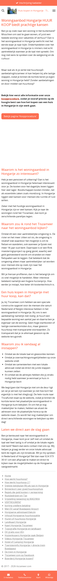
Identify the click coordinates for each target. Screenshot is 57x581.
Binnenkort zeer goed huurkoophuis (24, 489)
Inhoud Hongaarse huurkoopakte (22, 515)
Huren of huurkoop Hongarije (20, 518)
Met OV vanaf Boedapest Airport (22, 508)
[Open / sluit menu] (54, 10)
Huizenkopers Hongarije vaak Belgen (24, 535)
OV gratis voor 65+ (14, 532)
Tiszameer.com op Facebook (19, 555)
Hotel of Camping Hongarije (19, 541)
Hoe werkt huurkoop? (16, 479)
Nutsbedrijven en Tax (16, 495)
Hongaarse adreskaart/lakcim (20, 512)
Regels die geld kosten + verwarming (24, 492)
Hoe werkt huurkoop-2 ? (17, 482)
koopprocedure (10, 98)
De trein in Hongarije (16, 551)
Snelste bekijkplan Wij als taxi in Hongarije (27, 485)
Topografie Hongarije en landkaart (23, 528)
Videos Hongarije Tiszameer (19, 538)
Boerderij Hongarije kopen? (19, 558)
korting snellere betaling (17, 505)
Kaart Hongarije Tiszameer (19, 525)
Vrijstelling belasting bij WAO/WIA (22, 498)
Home (8, 475)
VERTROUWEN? (13, 502)
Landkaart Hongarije (15, 522)
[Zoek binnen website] (3, 10)
